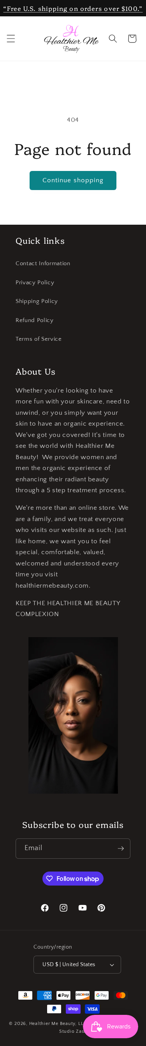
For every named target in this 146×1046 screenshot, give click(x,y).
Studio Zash (73, 1031)
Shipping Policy (37, 301)
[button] (10, 38)
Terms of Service (39, 339)
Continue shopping (73, 180)
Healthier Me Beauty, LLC (58, 1023)
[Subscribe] (120, 848)
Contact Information (43, 263)
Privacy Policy (35, 282)
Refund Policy (35, 320)
